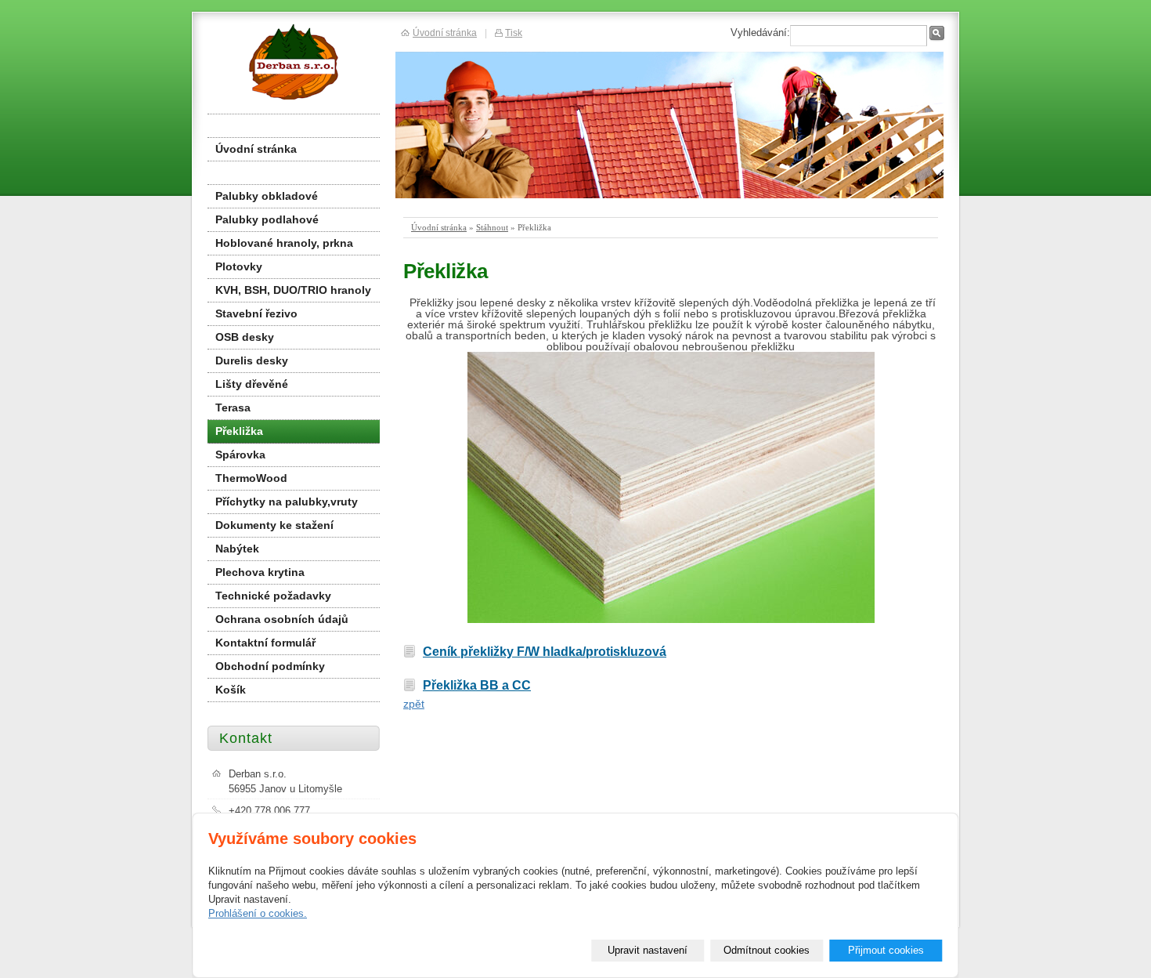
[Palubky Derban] (291, 60)
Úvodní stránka (439, 227)
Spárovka (240, 454)
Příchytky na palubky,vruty (286, 501)
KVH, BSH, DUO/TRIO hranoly (293, 290)
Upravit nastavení (647, 950)
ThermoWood (251, 478)
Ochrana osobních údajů (281, 619)
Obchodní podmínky (270, 666)
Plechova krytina (260, 572)
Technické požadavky (273, 595)
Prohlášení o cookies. (257, 913)
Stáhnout (492, 227)
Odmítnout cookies (766, 950)
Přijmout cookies (886, 950)
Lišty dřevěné (251, 384)
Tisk (513, 32)
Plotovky (238, 266)
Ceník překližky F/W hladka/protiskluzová (544, 651)
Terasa (233, 407)
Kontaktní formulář (265, 642)
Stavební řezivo (256, 313)
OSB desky (244, 337)
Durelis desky (251, 360)
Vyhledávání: (760, 32)
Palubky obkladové (266, 196)
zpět (413, 703)
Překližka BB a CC (477, 685)
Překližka (239, 431)
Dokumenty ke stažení (274, 525)
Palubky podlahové (267, 219)
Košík (230, 689)
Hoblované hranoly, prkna (284, 243)
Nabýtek (237, 548)
